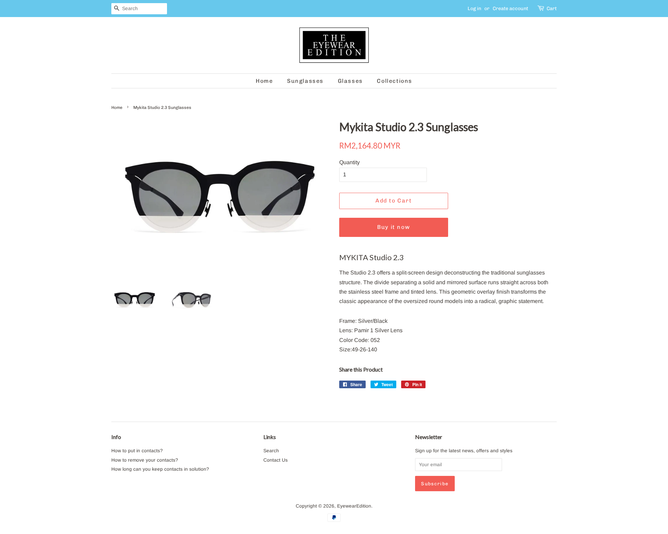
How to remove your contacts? (144, 460)
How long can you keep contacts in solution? (160, 469)
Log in (474, 8)
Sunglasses (305, 81)
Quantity (349, 162)
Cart (552, 8)
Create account (510, 8)
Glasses (350, 81)
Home (264, 81)
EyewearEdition (354, 506)
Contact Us (275, 460)
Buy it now (393, 227)
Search (271, 450)
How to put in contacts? (137, 450)
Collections (394, 81)
